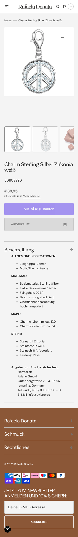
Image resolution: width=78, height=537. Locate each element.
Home (7, 20)
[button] (7, 7)
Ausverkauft (20, 224)
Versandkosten (32, 196)
